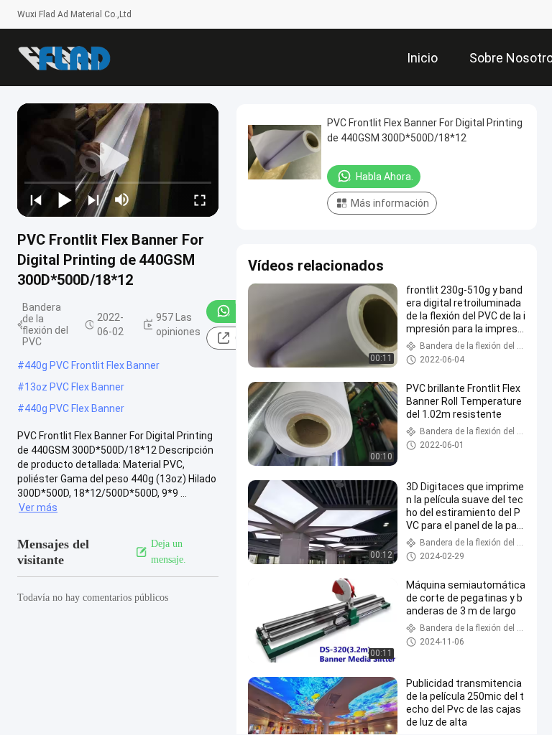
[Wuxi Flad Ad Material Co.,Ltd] (64, 57)
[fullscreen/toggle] (199, 199)
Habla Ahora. (384, 176)
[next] (93, 199)
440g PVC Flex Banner (74, 408)
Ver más (38, 507)
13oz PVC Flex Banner (74, 387)
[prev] (36, 199)
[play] (118, 160)
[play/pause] (64, 199)
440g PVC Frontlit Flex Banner (92, 365)
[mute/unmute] (122, 199)
